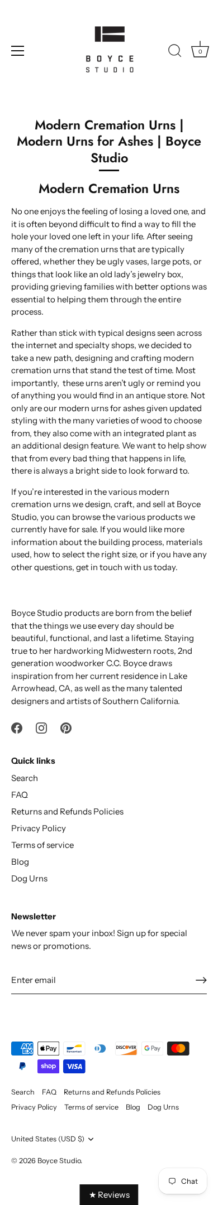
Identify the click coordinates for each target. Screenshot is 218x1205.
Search (24, 778)
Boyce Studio (58, 1160)
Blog (20, 861)
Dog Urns (29, 878)
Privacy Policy (38, 828)
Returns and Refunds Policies (67, 811)
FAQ (19, 794)
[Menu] (18, 50)
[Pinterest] (66, 726)
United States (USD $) (47, 1139)
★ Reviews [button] (109, 1194)
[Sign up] (201, 980)
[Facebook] (16, 726)
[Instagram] (41, 726)
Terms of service (42, 845)
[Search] (175, 52)
